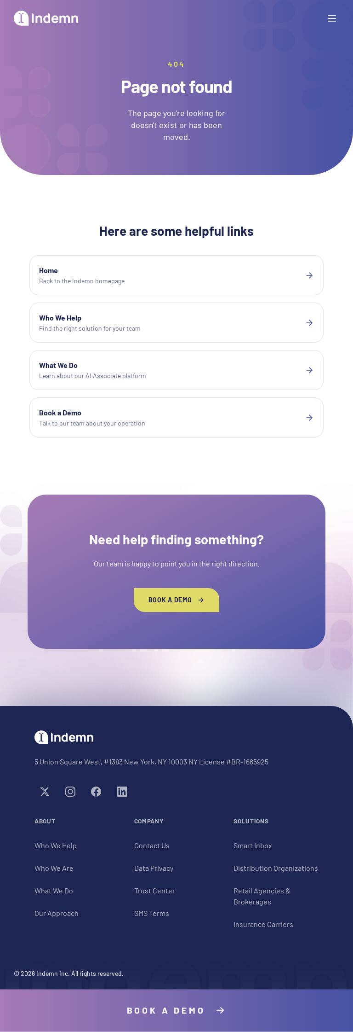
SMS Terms (151, 913)
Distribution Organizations (275, 867)
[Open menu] (332, 18)
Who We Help (55, 845)
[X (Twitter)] (44, 791)
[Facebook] (96, 791)
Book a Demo (170, 600)
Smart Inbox (252, 845)
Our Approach (56, 913)
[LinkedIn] (122, 791)
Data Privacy (153, 867)
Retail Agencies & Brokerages (261, 896)
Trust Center (154, 890)
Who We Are (54, 867)
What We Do (53, 890)
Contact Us (152, 845)
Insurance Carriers (263, 924)
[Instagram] (70, 791)
